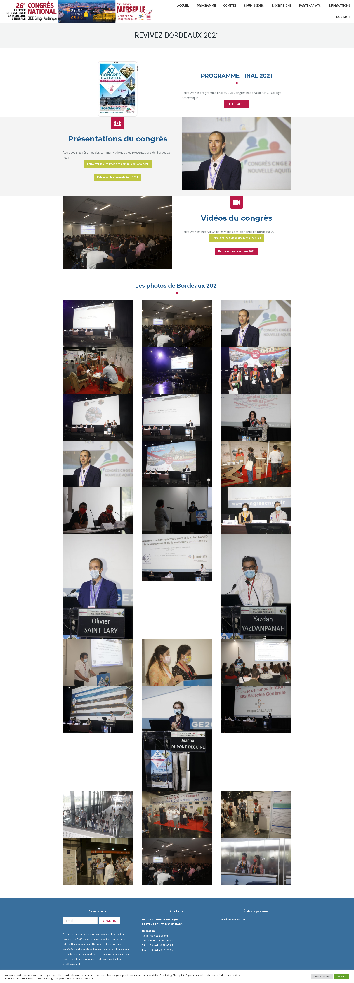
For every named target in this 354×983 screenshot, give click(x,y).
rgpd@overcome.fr (72, 964)
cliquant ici (91, 949)
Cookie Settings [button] (321, 976)
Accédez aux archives (234, 919)
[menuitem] (183, 5)
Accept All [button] (342, 976)
